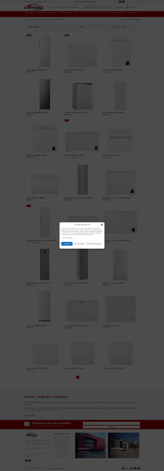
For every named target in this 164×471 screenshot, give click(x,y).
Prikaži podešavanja (94, 244)
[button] (102, 225)
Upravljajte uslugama (67, 237)
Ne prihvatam (79, 244)
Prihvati (67, 244)
